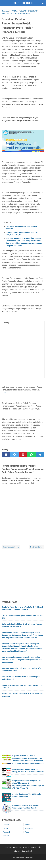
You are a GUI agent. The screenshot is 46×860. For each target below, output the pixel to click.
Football (6, 836)
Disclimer (26, 847)
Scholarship (29, 828)
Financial (6, 832)
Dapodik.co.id (23, 3)
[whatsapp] (31, 454)
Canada (6, 825)
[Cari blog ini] (42, 3)
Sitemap (17, 851)
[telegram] (40, 454)
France (27, 825)
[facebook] (6, 454)
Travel (27, 832)
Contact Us (17, 847)
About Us (7, 847)
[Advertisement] (23, 575)
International (27, 851)
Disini (4, 393)
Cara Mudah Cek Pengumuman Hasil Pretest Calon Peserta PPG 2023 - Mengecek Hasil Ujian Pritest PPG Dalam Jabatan (22, 659)
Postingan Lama (36, 547)
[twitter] (14, 454)
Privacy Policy (36, 847)
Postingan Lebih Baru (11, 547)
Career (5, 828)
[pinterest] (23, 454)
